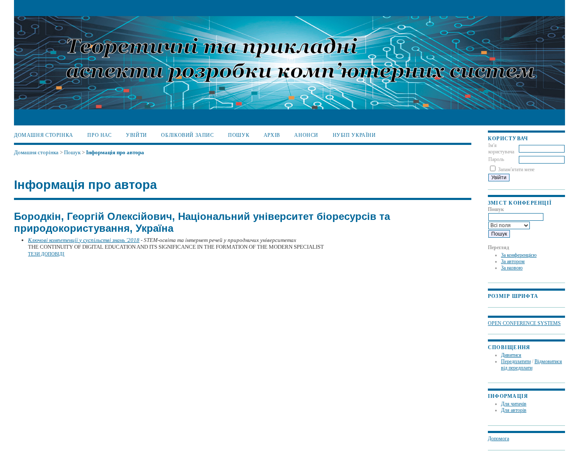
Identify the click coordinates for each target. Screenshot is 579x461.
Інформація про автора (115, 152)
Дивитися (511, 355)
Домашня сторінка (43, 135)
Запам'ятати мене (516, 169)
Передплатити (516, 361)
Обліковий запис (187, 135)
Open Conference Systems (524, 323)
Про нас (99, 135)
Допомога (498, 439)
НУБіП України (354, 135)
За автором (513, 261)
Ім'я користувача (501, 148)
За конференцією (519, 255)
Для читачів (513, 404)
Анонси (306, 135)
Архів (272, 135)
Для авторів (513, 410)
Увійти (136, 135)
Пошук (238, 135)
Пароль (496, 159)
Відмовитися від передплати (531, 364)
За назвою (512, 268)
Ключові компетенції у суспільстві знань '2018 (83, 240)
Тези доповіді (46, 253)
